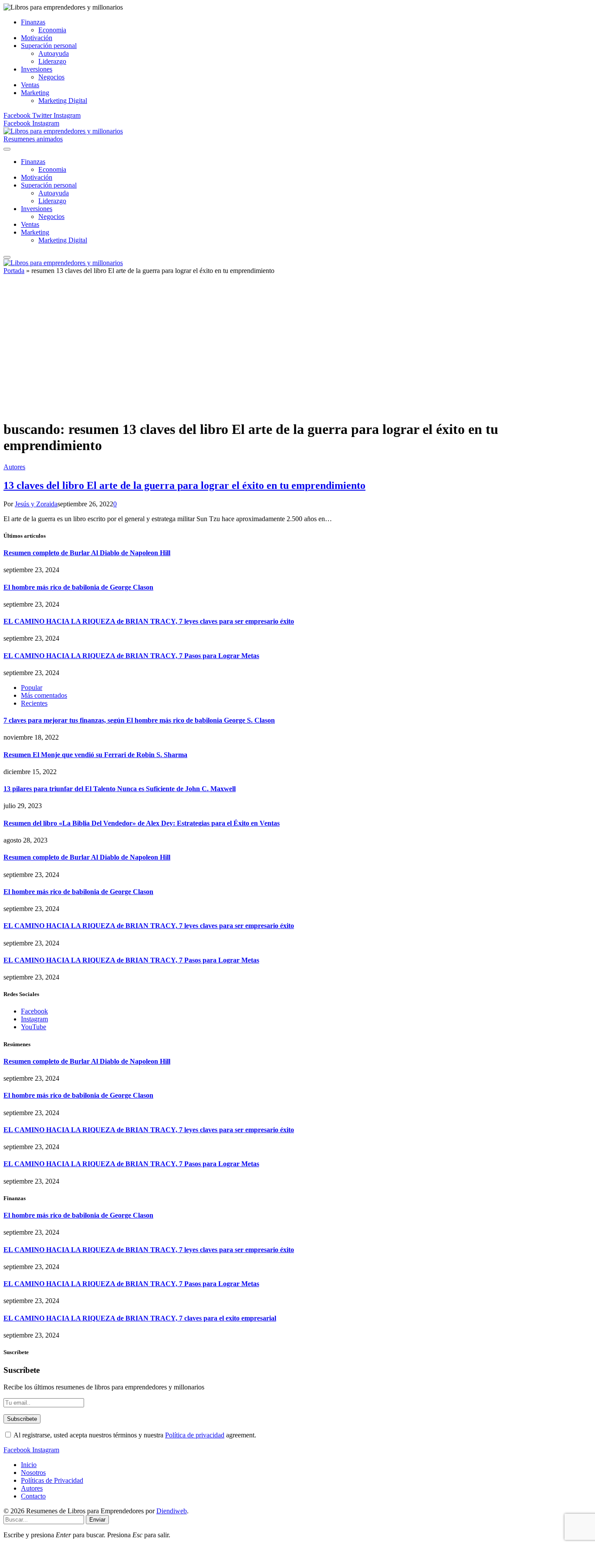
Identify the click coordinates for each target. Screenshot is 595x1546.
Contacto (33, 1496)
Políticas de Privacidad (52, 1480)
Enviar (97, 1519)
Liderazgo (52, 61)
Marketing (35, 92)
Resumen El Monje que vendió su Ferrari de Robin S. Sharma (95, 754)
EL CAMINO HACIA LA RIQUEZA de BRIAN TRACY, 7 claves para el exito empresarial (139, 1318)
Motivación (36, 37)
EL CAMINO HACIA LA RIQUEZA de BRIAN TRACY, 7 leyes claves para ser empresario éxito (148, 621)
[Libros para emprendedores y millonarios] (63, 131)
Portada (13, 270)
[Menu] (6, 149)
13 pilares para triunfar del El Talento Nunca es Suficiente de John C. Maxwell (119, 788)
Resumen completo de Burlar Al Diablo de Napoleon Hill (86, 552)
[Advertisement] (297, 351)
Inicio (29, 1464)
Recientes (34, 703)
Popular (31, 687)
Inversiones (36, 69)
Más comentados (44, 695)
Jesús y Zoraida (36, 504)
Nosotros (33, 1472)
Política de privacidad (194, 1435)
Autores (14, 467)
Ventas (30, 85)
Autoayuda (53, 53)
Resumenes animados (33, 139)
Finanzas (33, 22)
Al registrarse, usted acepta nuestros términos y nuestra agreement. (134, 1435)
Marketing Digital (62, 100)
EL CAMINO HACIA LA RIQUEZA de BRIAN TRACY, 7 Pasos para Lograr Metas (131, 655)
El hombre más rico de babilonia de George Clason (78, 587)
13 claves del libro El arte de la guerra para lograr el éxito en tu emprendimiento (184, 485)
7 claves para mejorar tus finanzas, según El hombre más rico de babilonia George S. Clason (139, 720)
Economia (52, 30)
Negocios (51, 77)
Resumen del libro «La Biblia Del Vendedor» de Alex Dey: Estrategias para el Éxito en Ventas (141, 823)
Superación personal (49, 45)
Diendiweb (171, 1511)
